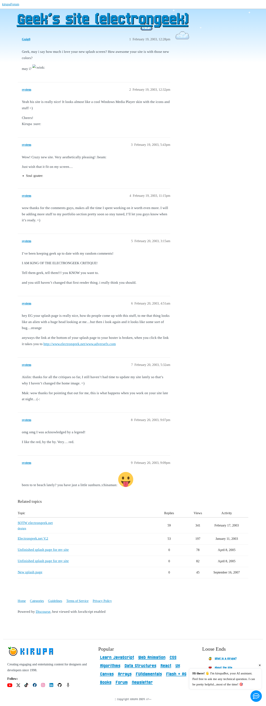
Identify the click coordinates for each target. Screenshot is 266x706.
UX (177, 665)
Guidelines (55, 601)
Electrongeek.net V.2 (33, 538)
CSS (173, 657)
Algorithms (110, 665)
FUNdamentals (149, 674)
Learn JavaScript (117, 657)
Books (105, 682)
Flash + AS (176, 674)
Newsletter (142, 682)
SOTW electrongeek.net (35, 523)
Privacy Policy (102, 601)
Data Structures (140, 665)
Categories (37, 601)
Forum (122, 682)
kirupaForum (10, 4)
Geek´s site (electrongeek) (102, 20)
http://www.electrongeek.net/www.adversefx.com (79, 344)
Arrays (125, 674)
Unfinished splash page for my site (43, 550)
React (165, 665)
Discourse (43, 612)
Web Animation (151, 657)
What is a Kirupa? (225, 658)
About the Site (223, 667)
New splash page (30, 572)
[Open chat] (256, 696)
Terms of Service (77, 601)
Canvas (107, 674)
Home (22, 601)
